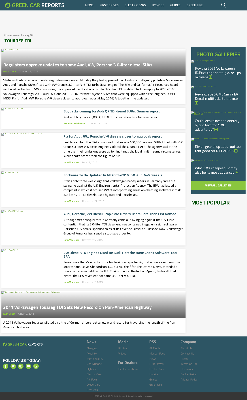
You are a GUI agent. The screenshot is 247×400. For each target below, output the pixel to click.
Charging (92, 348)
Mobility (92, 353)
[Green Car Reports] (34, 5)
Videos (122, 353)
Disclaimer (187, 369)
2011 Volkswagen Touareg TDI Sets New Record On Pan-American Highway (77, 306)
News (89, 5)
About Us (186, 348)
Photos (122, 348)
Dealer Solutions (128, 369)
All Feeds (154, 348)
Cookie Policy (189, 374)
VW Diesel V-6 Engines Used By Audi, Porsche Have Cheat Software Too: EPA (120, 254)
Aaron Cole (9, 71)
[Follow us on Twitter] (13, 366)
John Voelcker (71, 162)
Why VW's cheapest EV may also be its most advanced (216, 170)
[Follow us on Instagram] (21, 366)
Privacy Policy (189, 379)
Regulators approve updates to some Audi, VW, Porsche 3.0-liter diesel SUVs (77, 63)
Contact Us (187, 353)
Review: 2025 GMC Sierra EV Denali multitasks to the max (217, 96)
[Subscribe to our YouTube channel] (28, 366)
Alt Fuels (92, 379)
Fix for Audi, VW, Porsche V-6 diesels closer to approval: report (112, 136)
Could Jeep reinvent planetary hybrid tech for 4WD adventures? (217, 125)
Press (184, 358)
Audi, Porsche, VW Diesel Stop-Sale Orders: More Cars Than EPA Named (119, 214)
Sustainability (95, 358)
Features (92, 389)
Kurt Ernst (9, 313)
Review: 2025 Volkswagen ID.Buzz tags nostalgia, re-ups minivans (218, 72)
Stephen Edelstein (74, 123)
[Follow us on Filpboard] (36, 366)
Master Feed (157, 353)
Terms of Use (189, 363)
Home (7, 35)
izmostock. (149, 396)
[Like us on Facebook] (5, 366)
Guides (175, 5)
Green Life (195, 5)
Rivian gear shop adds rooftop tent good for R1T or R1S (218, 148)
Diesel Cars (93, 384)
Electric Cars (135, 5)
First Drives (109, 5)
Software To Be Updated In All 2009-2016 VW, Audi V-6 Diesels (112, 175)
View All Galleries (218, 185)
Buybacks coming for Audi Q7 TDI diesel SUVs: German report (111, 111)
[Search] (233, 5)
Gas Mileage (94, 363)
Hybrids (158, 5)
